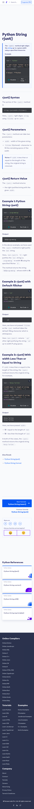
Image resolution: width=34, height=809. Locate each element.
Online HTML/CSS (8, 670)
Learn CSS (5, 723)
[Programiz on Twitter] (20, 805)
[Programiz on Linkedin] (17, 805)
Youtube (5, 780)
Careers (5, 783)
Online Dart (6, 694)
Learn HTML (6, 720)
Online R (5, 666)
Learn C (4, 737)
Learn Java (6, 733)
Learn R (4, 716)
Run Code (22, 79)
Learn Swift (6, 757)
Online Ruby (6, 700)
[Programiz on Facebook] (13, 805)
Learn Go (5, 750)
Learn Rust (5, 760)
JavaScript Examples (25, 716)
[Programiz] (6, 2)
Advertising (6, 786)
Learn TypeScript (8, 730)
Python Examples (23, 710)
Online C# (5, 663)
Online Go (5, 680)
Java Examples (23, 720)
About (4, 773)
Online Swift (6, 687)
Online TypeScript (8, 673)
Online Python (6, 643)
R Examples (21, 713)
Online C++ (5, 656)
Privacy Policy (6, 790)
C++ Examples (22, 726)
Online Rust (6, 690)
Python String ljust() (12, 459)
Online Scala (6, 697)
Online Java (6, 660)
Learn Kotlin (6, 754)
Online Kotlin (6, 677)
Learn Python (6, 710)
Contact (5, 776)
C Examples (22, 723)
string (10, 48)
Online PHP (5, 683)
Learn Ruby (6, 764)
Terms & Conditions (8, 793)
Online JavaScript (8, 646)
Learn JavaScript (8, 726)
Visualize (13, 80)
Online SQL (5, 650)
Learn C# (5, 747)
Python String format (13, 463)
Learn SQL (5, 713)
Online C (5, 653)
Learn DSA (5, 743)
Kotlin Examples (23, 730)
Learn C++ (5, 740)
